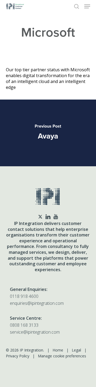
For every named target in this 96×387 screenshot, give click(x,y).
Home (58, 350)
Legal (76, 350)
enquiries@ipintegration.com (37, 303)
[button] (87, 6)
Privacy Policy (17, 355)
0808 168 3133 (24, 325)
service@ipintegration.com (35, 332)
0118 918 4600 (24, 296)
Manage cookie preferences (62, 355)
